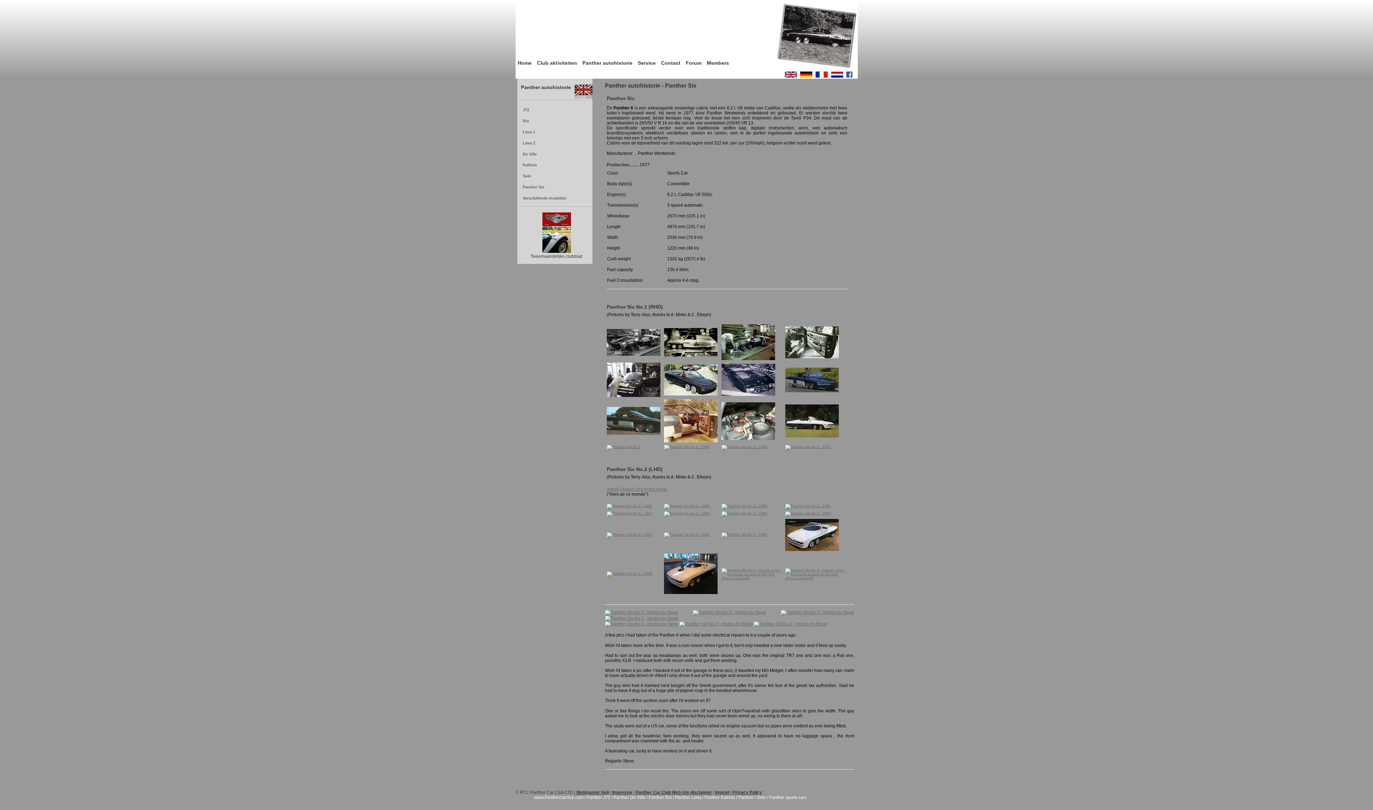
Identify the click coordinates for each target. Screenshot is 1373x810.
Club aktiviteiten (557, 63)
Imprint (722, 792)
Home (525, 63)
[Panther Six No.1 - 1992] (808, 447)
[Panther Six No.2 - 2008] (630, 573)
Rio (526, 121)
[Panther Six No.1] (748, 359)
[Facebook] (849, 76)
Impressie (622, 792)
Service (647, 63)
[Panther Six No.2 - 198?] (630, 513)
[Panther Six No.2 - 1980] (630, 506)
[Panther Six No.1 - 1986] (687, 447)
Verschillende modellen (544, 198)
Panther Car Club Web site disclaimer (674, 792)
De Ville (530, 154)
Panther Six (533, 187)
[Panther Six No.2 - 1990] (687, 513)
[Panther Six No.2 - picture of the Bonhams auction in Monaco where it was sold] (752, 578)
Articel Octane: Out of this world (637, 489)
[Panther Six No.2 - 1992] (808, 513)
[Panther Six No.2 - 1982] (744, 506)
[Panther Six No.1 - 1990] (744, 447)
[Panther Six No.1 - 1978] (812, 391)
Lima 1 (529, 132)
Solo (527, 176)
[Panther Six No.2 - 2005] (744, 534)
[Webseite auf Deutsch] (806, 76)
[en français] (822, 76)
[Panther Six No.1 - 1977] (633, 355)
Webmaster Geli (592, 792)
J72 (526, 110)
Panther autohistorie (607, 63)
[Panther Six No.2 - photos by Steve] (641, 612)
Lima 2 (529, 143)
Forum (694, 63)
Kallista (530, 165)
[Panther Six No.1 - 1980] (691, 441)
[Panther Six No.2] (812, 550)
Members (718, 63)
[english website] (791, 76)
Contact (670, 63)
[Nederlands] (837, 76)
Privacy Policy (747, 792)
